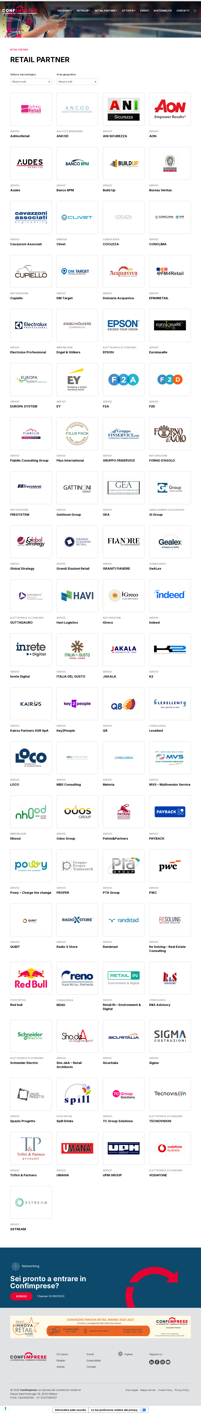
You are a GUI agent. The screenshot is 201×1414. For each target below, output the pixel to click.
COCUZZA (111, 244)
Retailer (82, 10)
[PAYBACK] (170, 811)
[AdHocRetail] (31, 109)
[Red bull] (31, 977)
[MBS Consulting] (77, 757)
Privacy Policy (182, 1390)
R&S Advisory (159, 1005)
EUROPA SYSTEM (23, 406)
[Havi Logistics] (77, 595)
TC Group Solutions (118, 1121)
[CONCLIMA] (170, 217)
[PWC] (170, 865)
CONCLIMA (158, 244)
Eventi (144, 10)
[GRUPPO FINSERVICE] (124, 433)
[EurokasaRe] (170, 325)
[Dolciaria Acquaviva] (124, 271)
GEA (106, 514)
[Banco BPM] (77, 163)
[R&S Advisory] (170, 977)
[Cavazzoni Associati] (31, 217)
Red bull (16, 1005)
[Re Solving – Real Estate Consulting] (170, 919)
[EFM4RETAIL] (170, 271)
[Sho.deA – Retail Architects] (77, 1036)
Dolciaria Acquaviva (118, 298)
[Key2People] (77, 703)
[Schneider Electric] (31, 1036)
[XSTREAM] (31, 1202)
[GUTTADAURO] (31, 595)
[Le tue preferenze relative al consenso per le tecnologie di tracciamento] (5, 1408)
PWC (153, 893)
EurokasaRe (158, 352)
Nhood (15, 838)
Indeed (154, 622)
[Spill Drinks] (77, 1094)
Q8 (105, 730)
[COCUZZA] (124, 217)
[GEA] (124, 487)
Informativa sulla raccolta (70, 1409)
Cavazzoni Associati (26, 244)
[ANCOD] (77, 109)
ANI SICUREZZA (115, 136)
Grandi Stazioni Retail (73, 568)
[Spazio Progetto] (31, 1094)
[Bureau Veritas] (170, 163)
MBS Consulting (69, 784)
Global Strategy (22, 568)
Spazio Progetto (22, 1121)
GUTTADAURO (21, 622)
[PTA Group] (124, 865)
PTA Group (111, 893)
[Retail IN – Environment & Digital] (124, 977)
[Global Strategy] (31, 541)
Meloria (108, 784)
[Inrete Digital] (31, 649)
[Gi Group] (170, 487)
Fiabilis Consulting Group (29, 460)
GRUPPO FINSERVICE (119, 460)
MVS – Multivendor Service (169, 784)
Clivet (61, 244)
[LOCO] (31, 757)
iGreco (108, 622)
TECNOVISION (160, 1121)
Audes (15, 190)
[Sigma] (170, 1036)
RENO (61, 1005)
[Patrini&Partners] (124, 811)
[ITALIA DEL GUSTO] (77, 649)
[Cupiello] (31, 271)
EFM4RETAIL (158, 298)
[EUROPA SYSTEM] (31, 379)
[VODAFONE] (170, 1148)
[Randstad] (124, 919)
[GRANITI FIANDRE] (124, 541)
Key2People (66, 730)
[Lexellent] (170, 703)
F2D (152, 406)
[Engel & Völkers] (77, 325)
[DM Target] (77, 271)
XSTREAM (18, 1229)
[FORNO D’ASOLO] (170, 433)
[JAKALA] (124, 649)
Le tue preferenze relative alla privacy (114, 1409)
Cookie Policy (165, 1390)
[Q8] (124, 703)
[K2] (170, 649)
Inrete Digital (20, 676)
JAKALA (109, 676)
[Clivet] (77, 217)
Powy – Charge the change (30, 893)
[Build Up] (124, 163)
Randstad (110, 947)
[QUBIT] (31, 919)
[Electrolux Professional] (31, 325)
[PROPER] (77, 865)
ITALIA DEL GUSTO (71, 676)
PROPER (63, 893)
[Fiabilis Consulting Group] (31, 433)
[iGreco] (124, 595)
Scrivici (21, 1296)
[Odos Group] (77, 811)
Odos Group (66, 838)
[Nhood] (31, 811)
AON (152, 136)
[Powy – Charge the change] (31, 865)
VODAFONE (158, 1175)
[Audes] (31, 163)
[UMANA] (77, 1148)
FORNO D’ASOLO (162, 460)
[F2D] (170, 379)
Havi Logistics (67, 622)
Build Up (109, 190)
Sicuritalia (110, 1063)
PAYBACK (156, 838)
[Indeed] (170, 595)
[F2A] (124, 379)
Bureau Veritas (160, 190)
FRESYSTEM (19, 514)
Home (13, 31)
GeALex (155, 568)
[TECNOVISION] (170, 1094)
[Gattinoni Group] (77, 487)
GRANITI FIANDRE (116, 568)
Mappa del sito (148, 1390)
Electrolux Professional (28, 352)
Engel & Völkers (68, 352)
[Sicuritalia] (124, 1036)
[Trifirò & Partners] (31, 1148)
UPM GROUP (112, 1175)
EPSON (108, 352)
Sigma (154, 1063)
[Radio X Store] (77, 919)
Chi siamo (63, 10)
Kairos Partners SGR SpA (29, 730)
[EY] (77, 379)
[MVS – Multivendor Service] (170, 757)
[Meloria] (124, 757)
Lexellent (156, 730)
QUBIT (15, 947)
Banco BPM (65, 190)
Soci (20, 31)
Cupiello (16, 298)
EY (59, 406)
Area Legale (132, 1390)
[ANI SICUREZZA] (124, 109)
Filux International (70, 460)
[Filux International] (77, 433)
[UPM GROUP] (124, 1148)
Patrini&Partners (115, 838)
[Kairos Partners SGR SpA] (31, 703)
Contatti (183, 10)
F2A (106, 406)
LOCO (14, 784)
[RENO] (77, 977)
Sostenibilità (163, 10)
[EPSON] (124, 325)
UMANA (63, 1175)
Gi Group (156, 514)
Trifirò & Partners (23, 1175)
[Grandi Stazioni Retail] (77, 541)
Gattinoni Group (69, 514)
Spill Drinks (65, 1121)
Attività (128, 10)
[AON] (170, 109)
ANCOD (62, 136)
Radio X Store (67, 947)
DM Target (65, 298)
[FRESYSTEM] (31, 487)
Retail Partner (105, 10)
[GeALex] (170, 541)
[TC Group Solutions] (124, 1094)
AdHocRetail (20, 136)
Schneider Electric (24, 1063)
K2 (151, 676)
